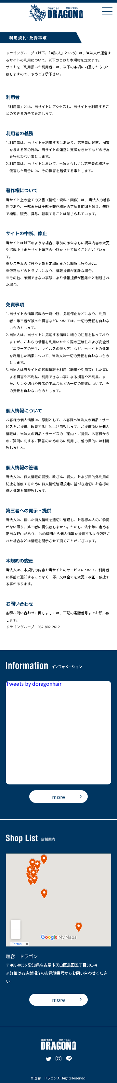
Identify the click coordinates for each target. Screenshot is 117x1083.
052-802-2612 (49, 626)
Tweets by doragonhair (33, 683)
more (58, 797)
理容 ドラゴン (45, 1078)
